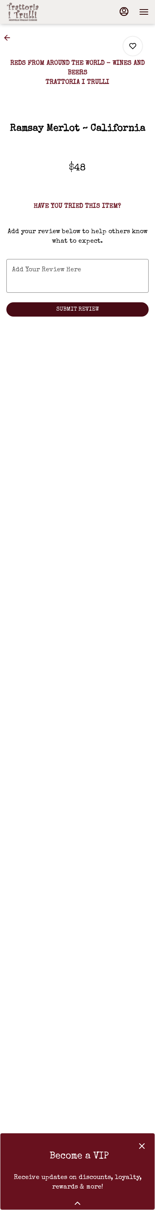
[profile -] (124, 11)
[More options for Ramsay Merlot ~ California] (132, 46)
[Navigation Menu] (144, 12)
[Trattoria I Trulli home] (42, 12)
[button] (9, 37)
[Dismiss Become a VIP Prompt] (141, 1146)
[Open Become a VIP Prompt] (77, 1203)
